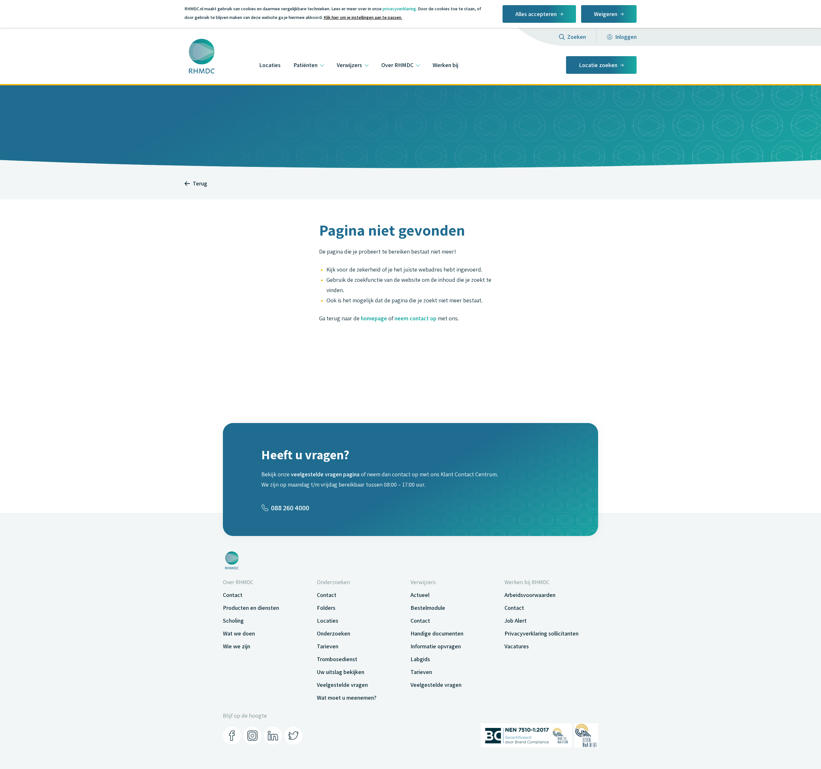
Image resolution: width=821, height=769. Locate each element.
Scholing (233, 620)
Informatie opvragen (435, 646)
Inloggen (626, 36)
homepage (374, 318)
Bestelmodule (427, 607)
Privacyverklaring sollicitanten (541, 633)
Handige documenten (436, 633)
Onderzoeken (333, 633)
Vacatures (516, 646)
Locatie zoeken (598, 65)
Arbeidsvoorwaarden (529, 595)
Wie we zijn (236, 646)
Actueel (419, 595)
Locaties (270, 65)
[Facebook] (232, 736)
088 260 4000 (290, 507)
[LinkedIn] (273, 736)
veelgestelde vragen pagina (325, 474)
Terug (200, 183)
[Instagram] (252, 736)
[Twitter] (293, 736)
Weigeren (605, 14)
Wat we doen (239, 633)
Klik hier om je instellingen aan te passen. (363, 17)
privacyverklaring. (400, 9)
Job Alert (515, 620)
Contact (232, 595)
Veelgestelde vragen (342, 684)
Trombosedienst (337, 659)
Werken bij (445, 65)
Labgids (420, 659)
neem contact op (415, 318)
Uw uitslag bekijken (340, 672)
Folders (326, 607)
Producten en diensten (251, 607)
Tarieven (327, 646)
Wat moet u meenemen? (347, 697)
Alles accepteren (536, 14)
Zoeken (576, 36)
